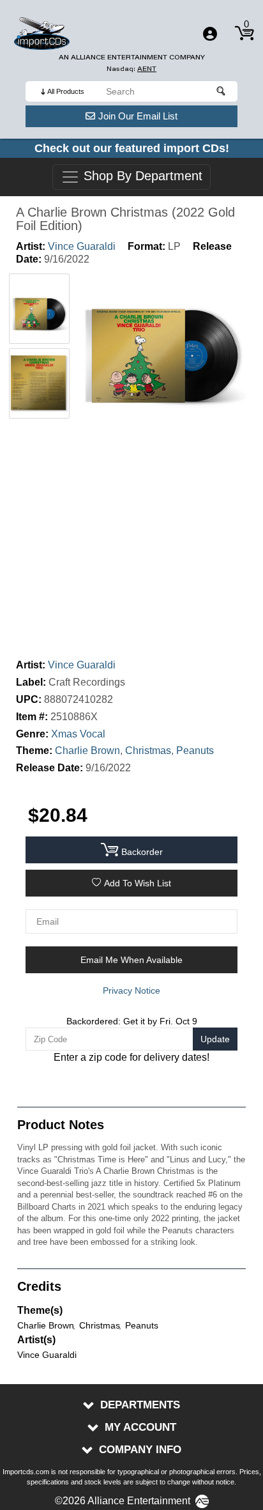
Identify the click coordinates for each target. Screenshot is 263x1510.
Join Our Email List (137, 116)
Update (215, 1039)
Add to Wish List (137, 883)
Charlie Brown (87, 750)
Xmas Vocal (78, 733)
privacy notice (131, 990)
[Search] (221, 91)
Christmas (148, 750)
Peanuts (195, 750)
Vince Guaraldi (82, 246)
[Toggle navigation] (210, 33)
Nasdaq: (131, 69)
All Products (65, 91)
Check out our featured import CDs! (131, 148)
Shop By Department (141, 176)
